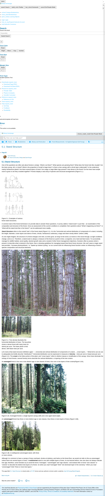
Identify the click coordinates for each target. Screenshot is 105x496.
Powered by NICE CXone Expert (27, 487)
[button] (7, 108)
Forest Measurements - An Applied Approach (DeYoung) (68, 142)
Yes (22, 481)
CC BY (33, 471)
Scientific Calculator (9, 95)
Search (4, 138)
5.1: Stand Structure (15, 471)
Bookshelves (22, 142)
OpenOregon (28, 157)
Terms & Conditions (53, 491)
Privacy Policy (43, 491)
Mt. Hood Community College (15, 157)
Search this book (5, 30)
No (29, 481)
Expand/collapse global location (102, 141)
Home (10, 142)
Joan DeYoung (11, 155)
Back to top (5, 475)
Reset (3, 48)
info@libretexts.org (8, 493)
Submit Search (5, 36)
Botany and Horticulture (39, 142)
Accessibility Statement (66, 491)
